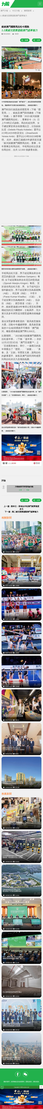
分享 (38, 40)
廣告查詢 (36, 1081)
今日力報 (16, 11)
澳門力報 (4, 11)
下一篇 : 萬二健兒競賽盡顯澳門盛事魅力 (21, 512)
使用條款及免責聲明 (17, 1081)
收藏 (26, 40)
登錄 (27, 490)
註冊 (20, 490)
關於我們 (6, 1081)
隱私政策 (29, 1081)
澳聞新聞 (27, 11)
